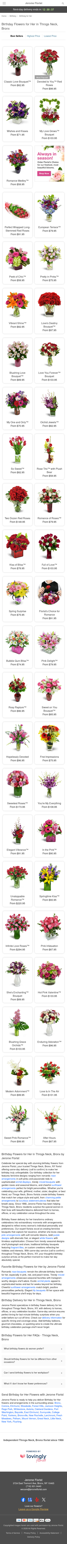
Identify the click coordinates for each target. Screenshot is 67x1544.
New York (7, 1421)
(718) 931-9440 (33, 1486)
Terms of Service (13, 1533)
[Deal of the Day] (49, 165)
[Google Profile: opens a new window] (30, 1500)
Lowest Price (50, 35)
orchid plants (43, 1280)
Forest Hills (38, 1405)
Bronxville (23, 1415)
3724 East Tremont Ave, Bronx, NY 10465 (33, 1483)
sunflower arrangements (23, 1287)
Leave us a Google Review (33, 1509)
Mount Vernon (29, 1418)
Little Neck (55, 1418)
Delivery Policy (33, 1537)
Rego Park (7, 1409)
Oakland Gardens (44, 1409)
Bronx (58, 1402)
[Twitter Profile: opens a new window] (44, 1500)
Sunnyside (45, 1412)
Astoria (30, 1409)
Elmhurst (14, 1405)
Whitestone (19, 1409)
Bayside (19, 1412)
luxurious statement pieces (32, 1200)
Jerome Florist (33, 3)
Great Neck (43, 1418)
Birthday (13, 16)
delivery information (52, 1317)
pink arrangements (11, 1234)
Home (4, 16)
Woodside (26, 1405)
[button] (60, 1537)
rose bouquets (19, 1271)
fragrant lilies (17, 1247)
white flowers (46, 1238)
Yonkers (12, 1415)
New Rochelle (36, 1415)
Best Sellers (16, 35)
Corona (5, 1405)
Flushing (17, 1421)
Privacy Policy (30, 1533)
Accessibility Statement (49, 1533)
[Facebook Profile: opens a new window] (23, 1500)
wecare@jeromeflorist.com (33, 1489)
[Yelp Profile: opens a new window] (37, 1500)
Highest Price (33, 35)
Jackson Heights (53, 1405)
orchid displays (23, 1181)
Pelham (17, 1418)
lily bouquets (39, 1290)
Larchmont (49, 1415)
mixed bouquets (47, 1181)
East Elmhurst (31, 1412)
